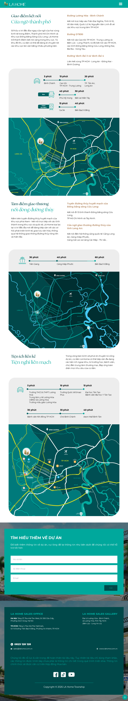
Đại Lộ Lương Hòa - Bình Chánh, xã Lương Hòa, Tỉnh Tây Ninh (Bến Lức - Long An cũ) (95, 621)
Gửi (110, 588)
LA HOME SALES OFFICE (27, 613)
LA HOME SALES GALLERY (99, 613)
